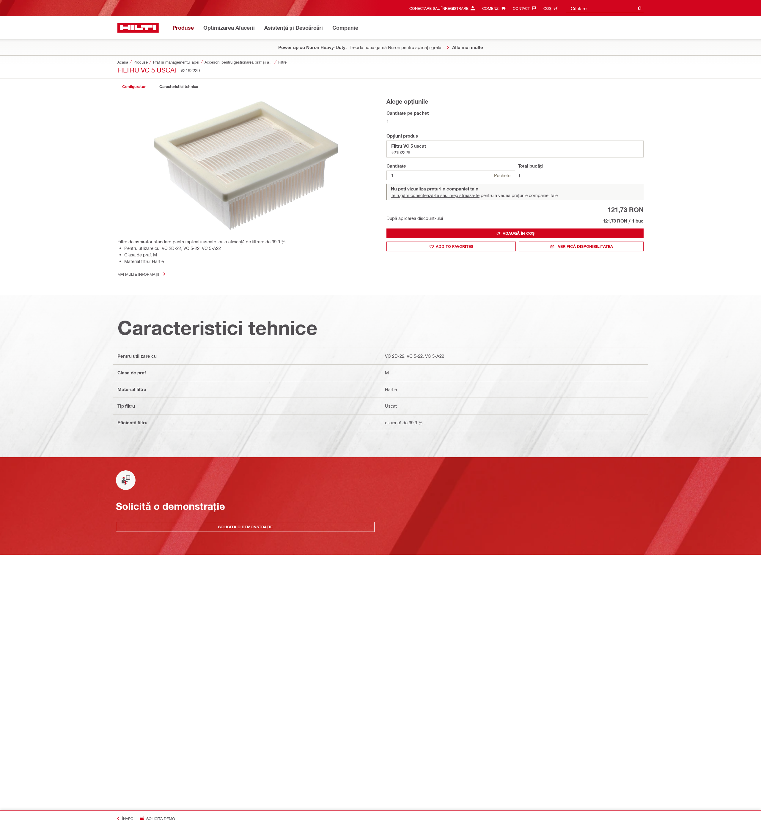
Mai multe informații (138, 274)
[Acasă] (138, 28)
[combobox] (605, 8)
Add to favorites (454, 246)
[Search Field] (639, 8)
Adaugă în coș (518, 233)
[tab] (134, 86)
